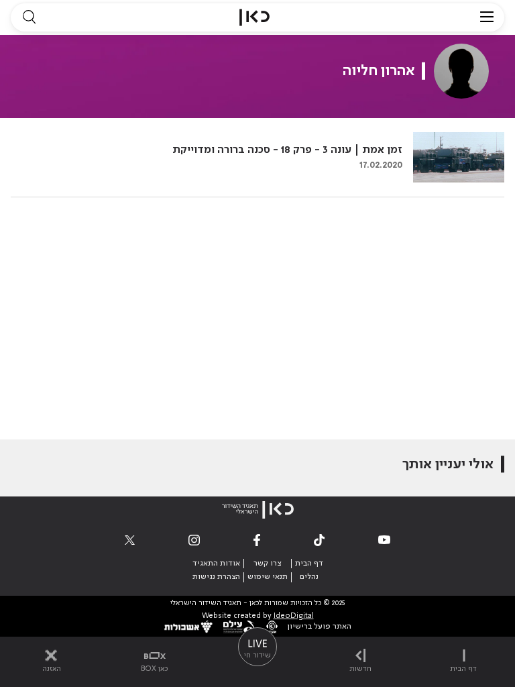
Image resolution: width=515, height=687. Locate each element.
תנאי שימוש (267, 577)
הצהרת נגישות (216, 577)
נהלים (309, 577)
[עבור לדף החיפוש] (29, 17)
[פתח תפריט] (487, 17)
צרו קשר (267, 564)
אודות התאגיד (216, 564)
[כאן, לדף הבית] (254, 17)
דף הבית (309, 564)
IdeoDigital (294, 616)
